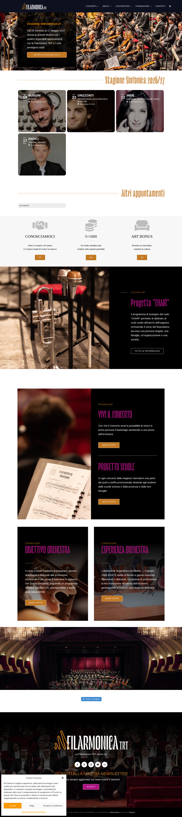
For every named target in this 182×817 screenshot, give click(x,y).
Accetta (13, 806)
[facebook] (77, 764)
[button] (62, 778)
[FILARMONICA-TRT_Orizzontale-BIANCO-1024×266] (34, 4)
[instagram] (91, 764)
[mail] (104, 764)
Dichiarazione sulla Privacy (34, 812)
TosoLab (132, 812)
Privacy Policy (114, 812)
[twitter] (84, 764)
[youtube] (98, 764)
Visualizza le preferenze (53, 806)
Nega (32, 806)
